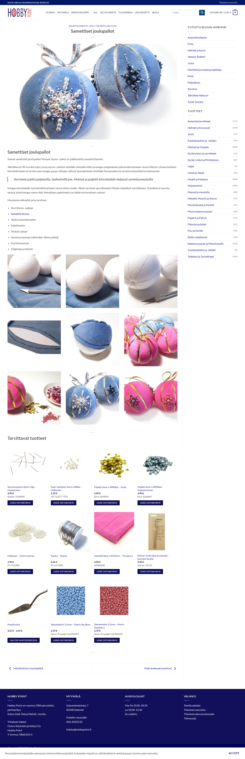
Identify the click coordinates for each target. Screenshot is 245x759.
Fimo (191, 43)
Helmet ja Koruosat (199, 127)
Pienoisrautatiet (197, 224)
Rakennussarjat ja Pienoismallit (206, 243)
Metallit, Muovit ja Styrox (202, 198)
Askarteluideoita (78, 26)
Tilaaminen (125, 12)
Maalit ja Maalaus (198, 179)
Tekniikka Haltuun (106, 26)
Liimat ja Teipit (196, 172)
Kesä (190, 76)
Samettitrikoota (20, 213)
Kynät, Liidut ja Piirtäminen (203, 159)
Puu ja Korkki (195, 230)
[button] (224, 12)
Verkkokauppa (80, 12)
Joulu (92, 26)
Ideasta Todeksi (196, 56)
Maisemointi (195, 185)
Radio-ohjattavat (197, 237)
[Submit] (202, 13)
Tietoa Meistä (28, 713)
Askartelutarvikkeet (199, 121)
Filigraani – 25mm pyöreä (21, 555)
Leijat (191, 166)
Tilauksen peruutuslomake (199, 713)
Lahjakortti (142, 12)
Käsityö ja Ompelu (198, 147)
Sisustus (192, 88)
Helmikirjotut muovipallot (28, 668)
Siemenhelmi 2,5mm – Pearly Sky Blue (70, 624)
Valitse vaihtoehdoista (23, 640)
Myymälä (63, 12)
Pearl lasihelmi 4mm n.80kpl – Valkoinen (66, 488)
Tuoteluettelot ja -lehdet (202, 249)
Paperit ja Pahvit (197, 217)
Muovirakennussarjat (200, 211)
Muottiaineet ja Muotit (201, 204)
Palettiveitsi (14, 624)
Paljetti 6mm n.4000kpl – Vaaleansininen (151, 488)
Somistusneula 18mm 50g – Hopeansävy (22, 488)
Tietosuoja (190, 718)
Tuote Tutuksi (195, 101)
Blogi (155, 12)
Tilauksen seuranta (195, 709)
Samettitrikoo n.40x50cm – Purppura (113, 555)
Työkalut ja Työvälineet (201, 256)
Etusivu (50, 12)
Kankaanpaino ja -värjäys (202, 140)
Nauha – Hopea (59, 555)
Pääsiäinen (194, 82)
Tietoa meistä (108, 12)
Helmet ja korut (197, 50)
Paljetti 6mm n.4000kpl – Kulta (110, 487)
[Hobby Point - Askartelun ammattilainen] (24, 12)
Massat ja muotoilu (199, 192)
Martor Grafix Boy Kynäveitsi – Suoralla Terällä (154, 557)
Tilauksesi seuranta (228, 2)
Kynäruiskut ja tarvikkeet (202, 153)
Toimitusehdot (192, 705)
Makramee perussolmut (158, 668)
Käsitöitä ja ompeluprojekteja (205, 69)
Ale (96, 12)
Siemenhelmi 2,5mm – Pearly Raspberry (109, 626)
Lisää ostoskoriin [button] (20, 503)
